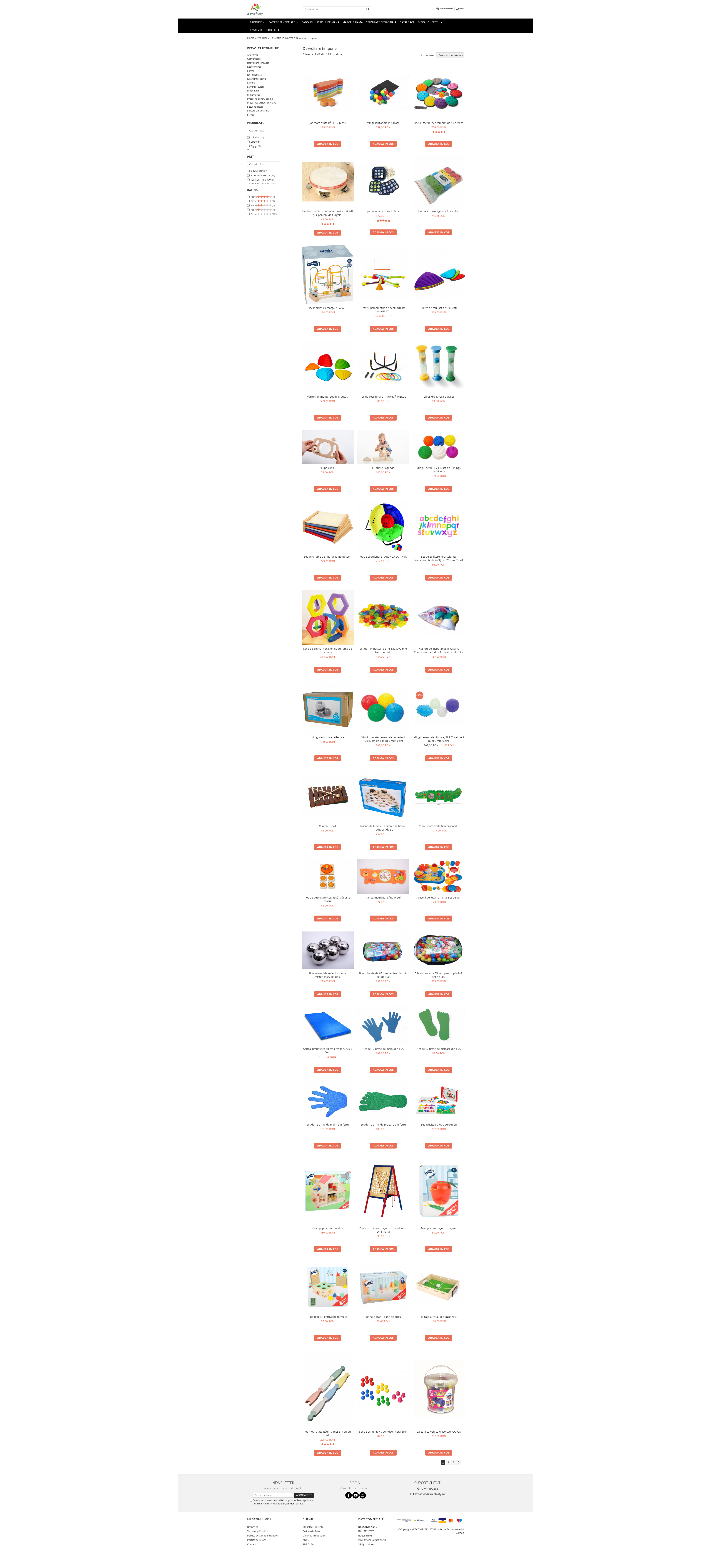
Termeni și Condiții (257, 1531)
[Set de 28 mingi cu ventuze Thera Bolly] (383, 1389)
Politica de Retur (312, 1531)
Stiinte (250, 114)
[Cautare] (368, 9)
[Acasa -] (265, 9)
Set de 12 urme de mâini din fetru (328, 1124)
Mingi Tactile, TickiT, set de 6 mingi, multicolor (439, 469)
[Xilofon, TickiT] (328, 796)
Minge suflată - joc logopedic (439, 1317)
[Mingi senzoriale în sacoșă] (383, 93)
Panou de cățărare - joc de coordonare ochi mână (383, 1229)
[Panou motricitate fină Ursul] (383, 876)
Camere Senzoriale (282, 22)
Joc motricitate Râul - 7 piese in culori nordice (328, 1433)
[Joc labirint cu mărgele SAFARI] (328, 274)
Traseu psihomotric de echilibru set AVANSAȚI (383, 309)
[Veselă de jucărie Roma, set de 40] (439, 876)
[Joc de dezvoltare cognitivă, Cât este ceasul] (328, 876)
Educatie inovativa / (283, 38)
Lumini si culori (255, 86)
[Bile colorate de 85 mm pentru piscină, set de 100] (383, 950)
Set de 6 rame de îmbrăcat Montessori (327, 556)
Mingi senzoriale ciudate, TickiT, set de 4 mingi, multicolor (439, 739)
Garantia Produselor (314, 1535)
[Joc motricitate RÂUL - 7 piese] (328, 93)
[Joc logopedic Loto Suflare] (383, 182)
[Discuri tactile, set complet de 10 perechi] (439, 93)
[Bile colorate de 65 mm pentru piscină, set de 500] (439, 950)
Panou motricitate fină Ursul (383, 897)
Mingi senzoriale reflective (327, 737)
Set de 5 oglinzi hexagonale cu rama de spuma (327, 650)
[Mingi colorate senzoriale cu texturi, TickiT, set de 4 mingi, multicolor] (383, 708)
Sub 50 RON (257, 171)
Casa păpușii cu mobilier (327, 1228)
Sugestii (434, 22)
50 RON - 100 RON (260, 175)
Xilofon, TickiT (327, 826)
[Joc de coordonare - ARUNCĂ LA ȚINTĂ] (383, 527)
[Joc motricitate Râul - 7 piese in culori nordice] (328, 1389)
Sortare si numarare (258, 110)
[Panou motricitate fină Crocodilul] (439, 796)
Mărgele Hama (353, 22)
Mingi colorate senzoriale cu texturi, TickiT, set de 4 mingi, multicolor (383, 739)
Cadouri (307, 22)
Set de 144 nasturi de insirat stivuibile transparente (383, 650)
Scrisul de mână (327, 22)
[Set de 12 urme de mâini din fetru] (328, 1101)
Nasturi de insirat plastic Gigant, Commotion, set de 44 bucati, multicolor (439, 650)
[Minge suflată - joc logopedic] (439, 1287)
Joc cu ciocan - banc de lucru (383, 1317)
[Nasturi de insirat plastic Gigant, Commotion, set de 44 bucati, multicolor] (439, 617)
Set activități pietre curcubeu (439, 1124)
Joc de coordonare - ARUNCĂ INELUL (383, 396)
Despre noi (253, 1527)
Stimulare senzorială (381, 22)
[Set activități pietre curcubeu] (439, 1102)
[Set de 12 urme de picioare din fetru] (383, 1101)
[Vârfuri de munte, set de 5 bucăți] (328, 367)
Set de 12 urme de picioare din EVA (439, 1049)
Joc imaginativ (254, 74)
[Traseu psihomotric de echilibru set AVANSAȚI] (383, 274)
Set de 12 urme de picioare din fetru (383, 1124)
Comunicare (254, 58)
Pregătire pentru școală (260, 98)
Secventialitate (255, 106)
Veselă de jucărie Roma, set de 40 (439, 897)
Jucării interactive (256, 78)
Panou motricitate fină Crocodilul (438, 826)
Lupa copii (327, 468)
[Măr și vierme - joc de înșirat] (439, 1191)
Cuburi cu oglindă (383, 468)
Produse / (263, 38)
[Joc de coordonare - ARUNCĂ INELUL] (383, 367)
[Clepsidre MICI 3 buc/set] (439, 367)
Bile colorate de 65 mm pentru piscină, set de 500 (439, 975)
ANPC (306, 1539)
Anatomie (252, 54)
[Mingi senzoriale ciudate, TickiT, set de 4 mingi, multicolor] (439, 708)
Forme (250, 70)
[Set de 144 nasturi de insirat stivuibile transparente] (383, 617)
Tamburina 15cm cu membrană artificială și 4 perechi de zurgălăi (327, 213)
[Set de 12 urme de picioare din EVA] (439, 1025)
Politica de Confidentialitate (288, 1503)
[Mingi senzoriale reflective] (328, 708)
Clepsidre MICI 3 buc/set (439, 396)
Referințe (272, 29)
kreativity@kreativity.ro (430, 1494)
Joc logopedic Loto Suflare (383, 211)
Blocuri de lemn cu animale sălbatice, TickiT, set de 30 (383, 827)
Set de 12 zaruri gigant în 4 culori (438, 211)
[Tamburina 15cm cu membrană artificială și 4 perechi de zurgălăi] (328, 181)
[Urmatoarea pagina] (458, 1462)
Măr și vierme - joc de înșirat (439, 1228)
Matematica (253, 94)
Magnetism (253, 90)
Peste (254, 196)
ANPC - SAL (309, 1544)
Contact (251, 1544)
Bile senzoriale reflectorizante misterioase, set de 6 (327, 975)
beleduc (255, 137)
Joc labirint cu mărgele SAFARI (327, 308)
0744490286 (429, 1488)
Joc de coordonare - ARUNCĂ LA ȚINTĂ (383, 556)
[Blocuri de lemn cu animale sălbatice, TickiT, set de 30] (383, 796)
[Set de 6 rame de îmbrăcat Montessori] (328, 527)
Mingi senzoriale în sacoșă (383, 123)
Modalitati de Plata (313, 1527)
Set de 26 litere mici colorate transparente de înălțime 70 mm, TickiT (438, 558)
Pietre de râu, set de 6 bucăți (439, 308)
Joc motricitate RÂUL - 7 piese (328, 123)
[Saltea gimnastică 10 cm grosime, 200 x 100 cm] (328, 1026)
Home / (252, 38)
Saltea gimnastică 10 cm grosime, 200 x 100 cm (327, 1050)
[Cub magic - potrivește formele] (328, 1287)
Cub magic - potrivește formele (327, 1317)
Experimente (254, 66)
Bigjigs (254, 146)
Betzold (255, 141)
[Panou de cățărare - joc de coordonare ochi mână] (383, 1191)
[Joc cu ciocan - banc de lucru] (383, 1287)
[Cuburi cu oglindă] (383, 447)
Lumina (251, 82)
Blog (421, 22)
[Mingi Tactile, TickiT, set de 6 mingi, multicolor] (439, 447)
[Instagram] (362, 1495)
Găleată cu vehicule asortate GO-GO (438, 1431)
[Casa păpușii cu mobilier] (328, 1191)
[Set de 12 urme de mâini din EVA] (383, 1025)
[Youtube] (355, 1495)
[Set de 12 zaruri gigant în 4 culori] (439, 182)
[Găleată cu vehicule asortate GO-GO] (439, 1389)
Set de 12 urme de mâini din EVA (383, 1049)
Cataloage (407, 22)
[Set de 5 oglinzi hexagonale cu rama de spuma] (328, 617)
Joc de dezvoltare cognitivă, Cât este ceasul (328, 899)
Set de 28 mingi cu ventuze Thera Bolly (383, 1431)
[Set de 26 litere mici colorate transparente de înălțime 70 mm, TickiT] (439, 527)
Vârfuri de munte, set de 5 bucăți (327, 396)
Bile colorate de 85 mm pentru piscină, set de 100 (383, 975)
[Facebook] (348, 1495)
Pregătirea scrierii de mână (261, 102)
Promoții (256, 29)
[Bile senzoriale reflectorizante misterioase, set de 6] (328, 950)
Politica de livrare (256, 1539)
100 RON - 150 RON (261, 179)
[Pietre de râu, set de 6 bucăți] (439, 274)
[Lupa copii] (328, 447)
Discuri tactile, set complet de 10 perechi (438, 123)
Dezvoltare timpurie (258, 62)
